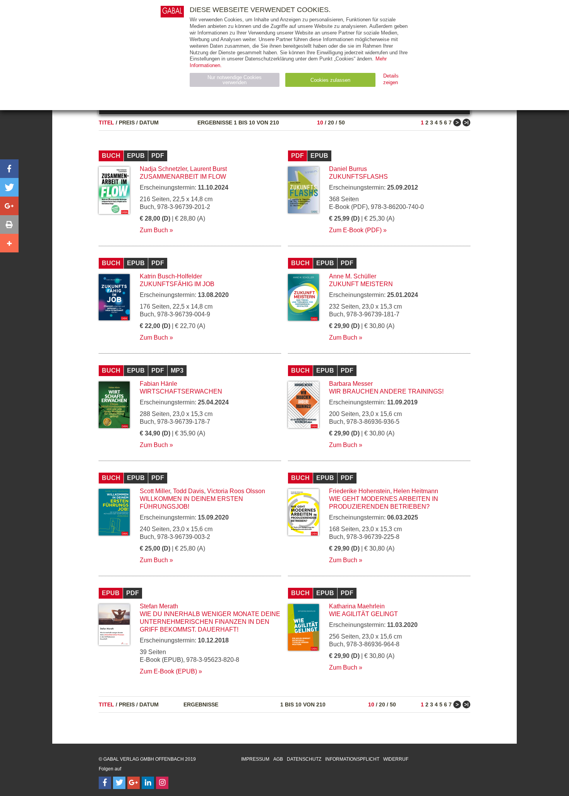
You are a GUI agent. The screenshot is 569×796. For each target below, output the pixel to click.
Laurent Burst (208, 169)
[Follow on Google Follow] (133, 783)
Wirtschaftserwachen (181, 391)
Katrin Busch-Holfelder (171, 276)
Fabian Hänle (158, 383)
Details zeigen (391, 79)
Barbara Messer (351, 383)
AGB (278, 759)
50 (342, 122)
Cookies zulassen (330, 80)
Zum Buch (154, 230)
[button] (9, 168)
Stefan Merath (159, 606)
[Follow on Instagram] (162, 783)
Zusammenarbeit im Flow (183, 176)
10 (320, 122)
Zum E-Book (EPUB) (168, 671)
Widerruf (395, 759)
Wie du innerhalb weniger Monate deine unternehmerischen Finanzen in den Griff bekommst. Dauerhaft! (210, 622)
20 (331, 122)
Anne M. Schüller (352, 276)
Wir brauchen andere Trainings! (386, 391)
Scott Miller (155, 491)
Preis (127, 122)
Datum (149, 122)
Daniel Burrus (348, 169)
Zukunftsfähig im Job (177, 284)
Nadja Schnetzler (163, 169)
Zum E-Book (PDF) (355, 230)
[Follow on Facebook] (105, 783)
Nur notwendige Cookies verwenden (234, 79)
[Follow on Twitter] (119, 783)
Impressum (255, 759)
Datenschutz (304, 759)
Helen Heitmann (415, 491)
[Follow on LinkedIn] (148, 783)
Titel (106, 122)
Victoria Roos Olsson (236, 491)
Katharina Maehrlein (357, 606)
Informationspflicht (352, 759)
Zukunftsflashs (358, 176)
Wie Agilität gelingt (363, 614)
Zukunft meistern (361, 284)
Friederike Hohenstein (359, 491)
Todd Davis (188, 491)
